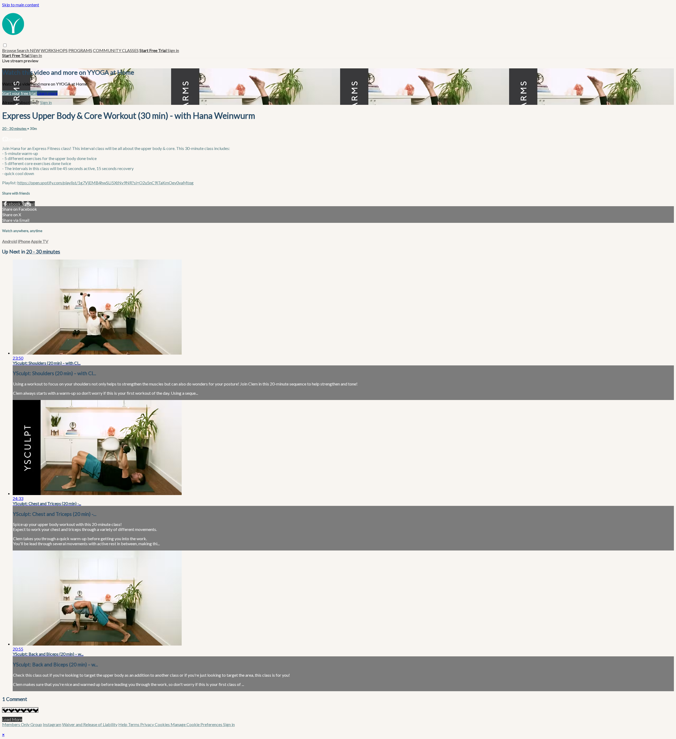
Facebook (11, 203)
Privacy (147, 724)
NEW (35, 50)
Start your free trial (19, 93)
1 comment (12, 139)
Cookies (163, 724)
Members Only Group (22, 724)
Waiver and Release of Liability (90, 724)
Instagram (52, 724)
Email (30, 203)
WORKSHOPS (54, 50)
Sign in (173, 50)
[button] (5, 45)
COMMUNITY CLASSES (116, 50)
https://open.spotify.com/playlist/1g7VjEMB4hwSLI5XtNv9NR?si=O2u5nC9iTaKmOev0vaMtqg (105, 182)
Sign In (36, 55)
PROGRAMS (80, 50)
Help (123, 724)
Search (23, 50)
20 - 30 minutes (14, 128)
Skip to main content (20, 4)
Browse (9, 50)
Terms (134, 724)
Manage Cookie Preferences (197, 724)
